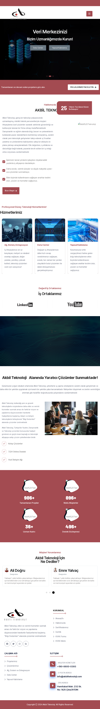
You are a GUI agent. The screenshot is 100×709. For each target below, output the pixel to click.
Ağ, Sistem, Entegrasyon (16, 245)
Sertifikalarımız (61, 632)
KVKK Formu (60, 641)
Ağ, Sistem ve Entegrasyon (18, 675)
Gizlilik (58, 637)
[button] (47, 76)
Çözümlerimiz (40, 48)
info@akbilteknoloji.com (69, 681)
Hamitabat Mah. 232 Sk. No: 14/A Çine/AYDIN (69, 693)
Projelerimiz (60, 48)
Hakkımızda (60, 628)
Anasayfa (59, 623)
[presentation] (4, 50)
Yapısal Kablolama (79, 245)
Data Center (43, 245)
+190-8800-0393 (66, 671)
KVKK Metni (60, 646)
